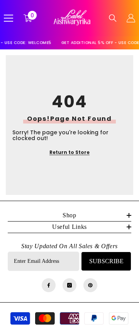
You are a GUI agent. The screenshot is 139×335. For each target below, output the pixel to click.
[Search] (112, 18)
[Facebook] (48, 285)
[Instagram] (69, 285)
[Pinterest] (90, 285)
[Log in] (131, 18)
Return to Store (69, 152)
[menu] (8, 18)
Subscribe (106, 261)
